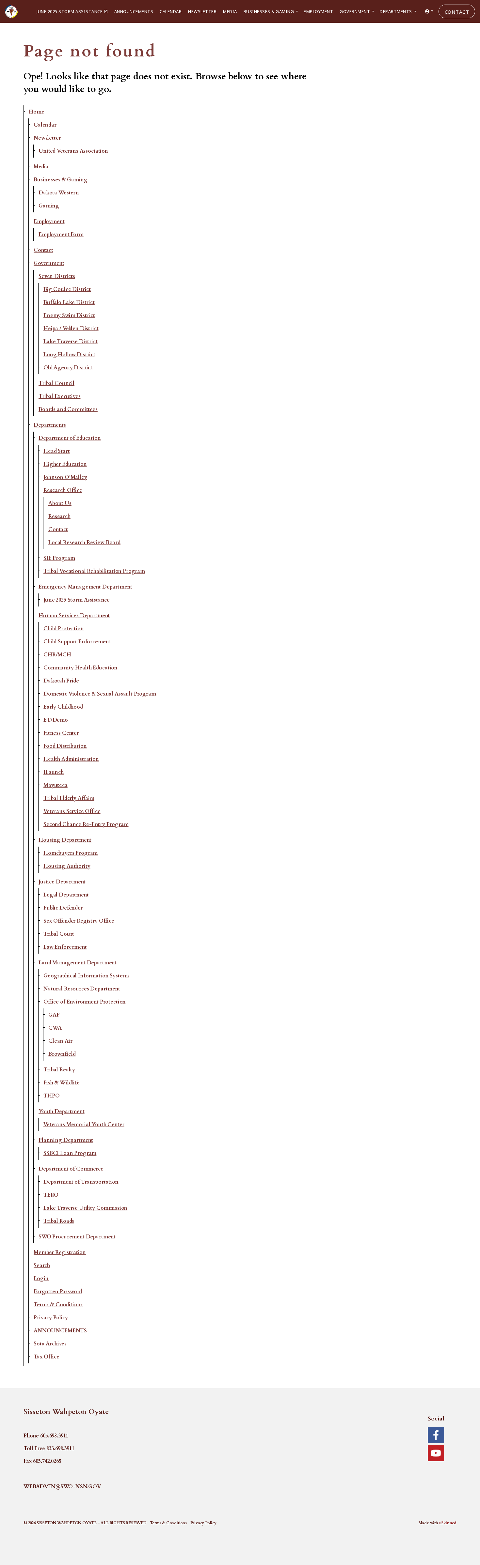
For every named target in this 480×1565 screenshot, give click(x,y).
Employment (318, 11)
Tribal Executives (59, 396)
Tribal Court (58, 934)
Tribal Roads (58, 1221)
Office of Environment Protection (84, 1001)
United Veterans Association (73, 151)
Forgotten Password (58, 1291)
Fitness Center (61, 733)
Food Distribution (65, 746)
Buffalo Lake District (69, 302)
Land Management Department (78, 962)
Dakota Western (59, 192)
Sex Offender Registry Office (78, 921)
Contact (457, 11)
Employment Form (61, 234)
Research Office (62, 490)
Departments (396, 11)
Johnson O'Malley (65, 477)
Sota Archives (50, 1343)
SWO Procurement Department (77, 1236)
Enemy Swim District (69, 315)
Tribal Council (56, 383)
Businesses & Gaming (269, 11)
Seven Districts (57, 276)
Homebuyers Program (70, 853)
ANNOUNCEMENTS (60, 1330)
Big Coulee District (67, 289)
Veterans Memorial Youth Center (83, 1124)
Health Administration (71, 759)
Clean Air (60, 1041)
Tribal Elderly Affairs (68, 798)
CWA (55, 1028)
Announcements (133, 11)
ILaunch (53, 772)
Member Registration (60, 1252)
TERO (50, 1195)
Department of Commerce (71, 1169)
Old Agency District (67, 367)
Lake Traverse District (70, 341)
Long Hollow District (69, 354)
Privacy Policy (51, 1317)
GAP (54, 1015)
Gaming (49, 205)
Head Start (56, 451)
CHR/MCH (57, 654)
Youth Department (62, 1111)
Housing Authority (66, 866)
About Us (60, 503)
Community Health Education (80, 667)
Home (36, 111)
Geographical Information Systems (86, 975)
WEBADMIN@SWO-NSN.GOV (62, 1486)
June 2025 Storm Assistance (70, 11)
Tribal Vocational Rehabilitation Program (94, 571)
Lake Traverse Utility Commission (85, 1208)
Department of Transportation (81, 1182)
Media (230, 11)
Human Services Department (74, 615)
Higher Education (65, 464)
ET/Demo (55, 720)
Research (59, 516)
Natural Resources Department (81, 988)
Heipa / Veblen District (71, 328)
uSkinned (447, 1523)
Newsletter (202, 11)
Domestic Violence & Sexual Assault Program (99, 694)
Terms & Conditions (58, 1304)
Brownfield (62, 1054)
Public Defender (63, 908)
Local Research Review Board (84, 542)
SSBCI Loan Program (69, 1153)
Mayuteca (55, 785)
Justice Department (62, 881)
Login (41, 1278)
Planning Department (66, 1140)
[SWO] (11, 11)
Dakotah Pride (61, 680)
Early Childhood (63, 707)
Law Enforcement (65, 947)
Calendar (171, 11)
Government (355, 11)
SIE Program (59, 558)
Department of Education (70, 438)
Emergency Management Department (85, 587)
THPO (51, 1095)
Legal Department (66, 894)
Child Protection (63, 628)
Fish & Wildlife (61, 1082)
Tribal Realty (59, 1069)
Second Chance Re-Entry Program (86, 824)
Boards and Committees (68, 409)
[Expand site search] (3, 31)
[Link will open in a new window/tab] (436, 1435)
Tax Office (46, 1356)
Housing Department (65, 840)
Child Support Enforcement (76, 641)
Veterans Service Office (72, 811)
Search (42, 1265)
